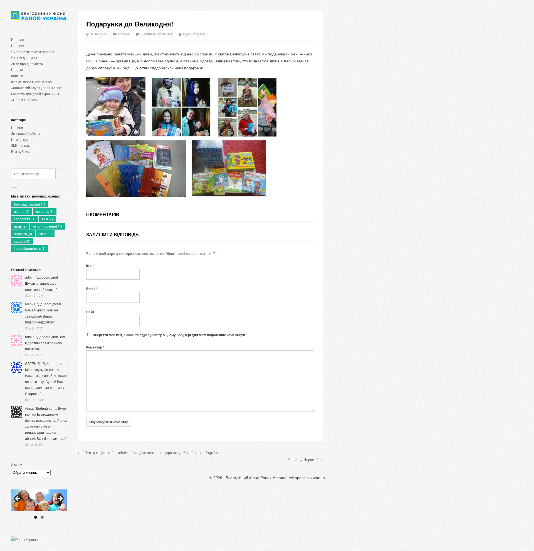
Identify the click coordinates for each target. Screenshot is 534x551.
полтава (23, 233)
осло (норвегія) (47, 226)
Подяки (17, 69)
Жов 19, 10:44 (34, 295)
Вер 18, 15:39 (34, 399)
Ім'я (90, 265)
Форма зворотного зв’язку (31, 81)
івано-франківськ (30, 248)
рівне (45, 233)
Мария (30, 303)
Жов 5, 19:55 (34, 355)
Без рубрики (21, 151)
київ (47, 218)
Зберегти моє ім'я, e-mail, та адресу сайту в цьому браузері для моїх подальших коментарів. (169, 334)
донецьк (45, 211)
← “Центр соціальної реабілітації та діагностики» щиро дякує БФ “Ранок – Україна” (149, 452)
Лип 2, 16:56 (33, 444)
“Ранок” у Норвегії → (304, 459)
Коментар (95, 347)
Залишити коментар (157, 33)
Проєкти (17, 45)
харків (22, 241)
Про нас (17, 39)
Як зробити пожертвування (32, 51)
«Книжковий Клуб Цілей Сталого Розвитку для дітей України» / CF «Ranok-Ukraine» (37, 93)
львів (20, 226)
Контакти (18, 75)
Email (91, 288)
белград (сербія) (29, 204)
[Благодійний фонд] (39, 15)
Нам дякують (21, 139)
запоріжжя (25, 218)
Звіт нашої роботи (25, 133)
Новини (17, 127)
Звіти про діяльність (27, 63)
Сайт (90, 311)
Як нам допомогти (25, 57)
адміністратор (194, 33)
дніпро (21, 211)
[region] (39, 500)
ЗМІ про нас (20, 145)
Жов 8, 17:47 (34, 328)
